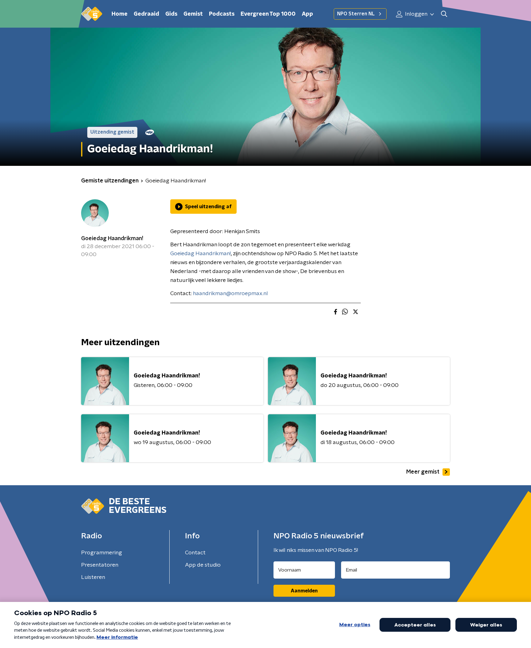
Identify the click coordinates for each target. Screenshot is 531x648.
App (307, 14)
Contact (195, 553)
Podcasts (221, 14)
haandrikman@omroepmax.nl (230, 293)
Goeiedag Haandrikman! (112, 238)
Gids (171, 14)
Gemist (193, 14)
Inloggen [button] (416, 14)
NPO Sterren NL (356, 13)
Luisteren (93, 577)
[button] (444, 14)
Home (120, 14)
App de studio (203, 565)
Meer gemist (422, 472)
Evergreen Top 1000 (268, 14)
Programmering (101, 553)
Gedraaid (146, 14)
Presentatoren (99, 565)
